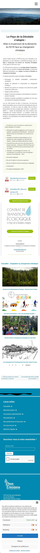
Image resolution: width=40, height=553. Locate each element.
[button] (37, 502)
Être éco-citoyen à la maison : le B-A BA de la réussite (10, 377)
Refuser (20, 541)
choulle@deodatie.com (20, 249)
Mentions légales (25, 550)
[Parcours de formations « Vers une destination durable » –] (20, 301)
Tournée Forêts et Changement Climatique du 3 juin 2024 (20, 338)
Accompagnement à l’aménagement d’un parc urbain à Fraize (20, 362)
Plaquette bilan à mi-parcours (18, 178)
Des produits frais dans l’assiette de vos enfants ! (30, 377)
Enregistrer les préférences (20, 546)
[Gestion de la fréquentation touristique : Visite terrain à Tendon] (20, 276)
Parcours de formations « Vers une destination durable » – (20, 313)
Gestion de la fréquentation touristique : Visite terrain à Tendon (20, 289)
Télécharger (32, 178)
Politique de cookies (14, 550)
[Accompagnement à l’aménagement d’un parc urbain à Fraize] (20, 349)
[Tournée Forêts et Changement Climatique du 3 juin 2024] (20, 325)
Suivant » (28, 365)
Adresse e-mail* (9, 446)
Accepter (20, 536)
